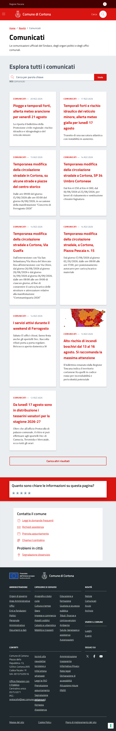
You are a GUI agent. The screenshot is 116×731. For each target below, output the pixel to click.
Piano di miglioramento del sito (81, 722)
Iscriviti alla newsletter (40, 659)
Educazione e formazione (66, 598)
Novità (22, 28)
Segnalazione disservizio (41, 697)
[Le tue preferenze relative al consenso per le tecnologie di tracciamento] (111, 726)
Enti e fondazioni (17, 610)
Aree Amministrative (19, 601)
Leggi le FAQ (41, 680)
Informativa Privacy (69, 666)
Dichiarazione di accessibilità (67, 678)
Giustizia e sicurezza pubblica (70, 608)
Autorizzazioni (67, 639)
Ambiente (65, 625)
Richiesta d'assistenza (41, 707)
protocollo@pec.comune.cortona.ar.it (27, 699)
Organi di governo (18, 596)
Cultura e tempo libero (43, 608)
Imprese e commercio (45, 615)
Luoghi (88, 631)
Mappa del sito (16, 722)
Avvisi (88, 606)
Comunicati (19, 98)
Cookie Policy (44, 722)
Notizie (88, 596)
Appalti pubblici (42, 620)
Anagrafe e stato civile (43, 598)
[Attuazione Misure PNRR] (22, 576)
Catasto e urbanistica (45, 625)
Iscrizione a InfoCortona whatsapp (41, 671)
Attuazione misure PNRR (69, 688)
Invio (100, 77)
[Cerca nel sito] (103, 14)
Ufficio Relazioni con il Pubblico (19, 683)
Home (12, 28)
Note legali (65, 671)
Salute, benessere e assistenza (69, 632)
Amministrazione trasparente (68, 659)
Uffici (11, 606)
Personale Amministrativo (17, 622)
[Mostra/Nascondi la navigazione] (3, 14)
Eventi (88, 636)
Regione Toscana (16, 4)
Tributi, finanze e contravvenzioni (68, 618)
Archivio (89, 610)
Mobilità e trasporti (44, 630)
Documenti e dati (17, 630)
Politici (12, 615)
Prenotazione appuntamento (42, 688)
